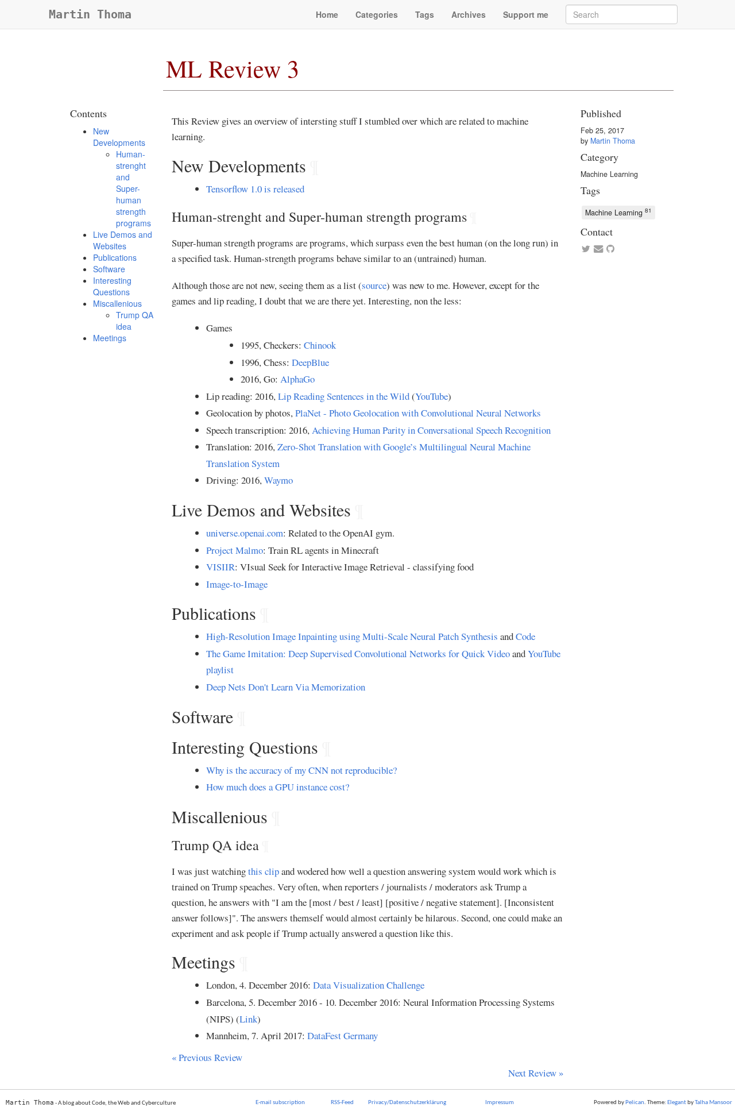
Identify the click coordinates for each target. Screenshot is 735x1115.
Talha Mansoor (713, 1102)
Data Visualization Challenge (368, 984)
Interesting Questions (112, 286)
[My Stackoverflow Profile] (623, 249)
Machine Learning (609, 174)
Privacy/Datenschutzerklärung (407, 1102)
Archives (468, 14)
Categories (376, 14)
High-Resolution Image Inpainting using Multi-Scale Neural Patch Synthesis (352, 636)
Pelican (634, 1102)
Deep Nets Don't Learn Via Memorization (285, 686)
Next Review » (535, 1072)
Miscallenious (117, 303)
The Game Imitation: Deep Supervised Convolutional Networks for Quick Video (358, 653)
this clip (263, 871)
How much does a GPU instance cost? (277, 786)
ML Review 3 (232, 68)
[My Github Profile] (610, 249)
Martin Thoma (90, 14)
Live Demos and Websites (122, 240)
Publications (115, 257)
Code (525, 636)
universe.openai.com (244, 532)
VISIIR (220, 566)
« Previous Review (207, 1057)
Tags (424, 14)
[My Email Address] (598, 249)
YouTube (431, 396)
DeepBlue (310, 362)
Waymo (278, 480)
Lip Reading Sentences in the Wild (343, 396)
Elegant (676, 1102)
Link (248, 1018)
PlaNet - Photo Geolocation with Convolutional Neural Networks (418, 412)
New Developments (119, 136)
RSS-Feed (342, 1102)
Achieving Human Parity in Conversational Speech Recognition (431, 430)
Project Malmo (234, 550)
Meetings (109, 338)
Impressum (499, 1102)
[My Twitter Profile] (586, 249)
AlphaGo (297, 378)
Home (327, 14)
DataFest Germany (342, 1035)
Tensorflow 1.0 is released (255, 188)
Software (109, 269)
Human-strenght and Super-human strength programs (133, 188)
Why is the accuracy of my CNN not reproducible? (301, 770)
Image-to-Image (237, 584)
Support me (525, 14)
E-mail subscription (280, 1102)
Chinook (320, 345)
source (374, 285)
